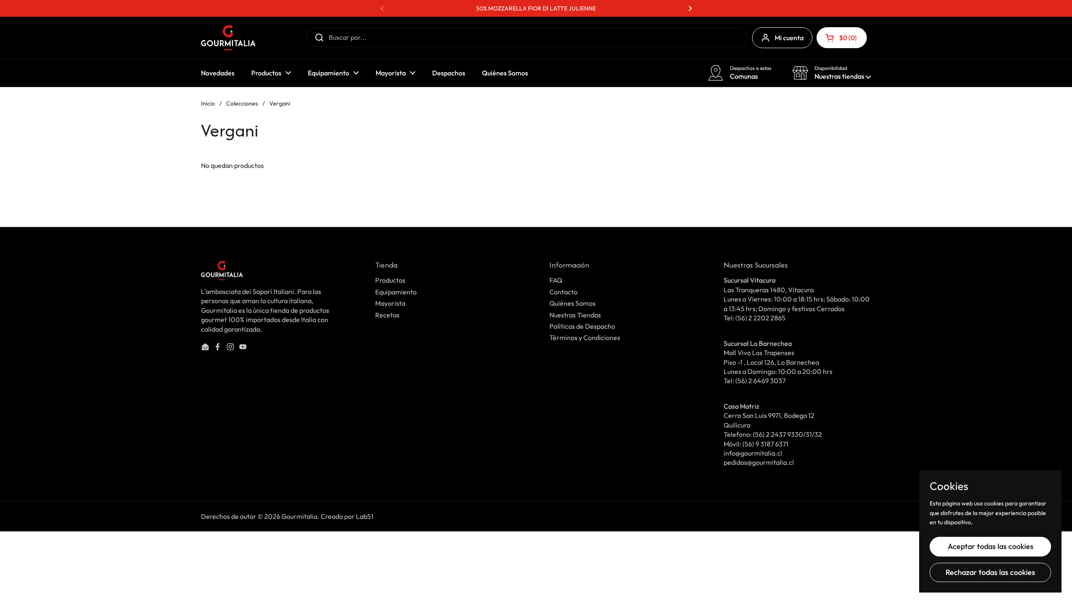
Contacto (563, 292)
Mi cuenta (789, 38)
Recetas (387, 315)
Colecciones (242, 103)
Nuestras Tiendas (575, 315)
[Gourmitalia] (228, 37)
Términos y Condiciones (584, 337)
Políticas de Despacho (582, 326)
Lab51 (365, 516)
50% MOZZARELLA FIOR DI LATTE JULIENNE (536, 8)
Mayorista (390, 303)
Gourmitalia (299, 516)
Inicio (208, 103)
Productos (390, 280)
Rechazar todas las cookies (990, 572)
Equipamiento (396, 292)
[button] (842, 37)
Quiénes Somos (572, 303)
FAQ (555, 280)
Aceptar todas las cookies (990, 546)
